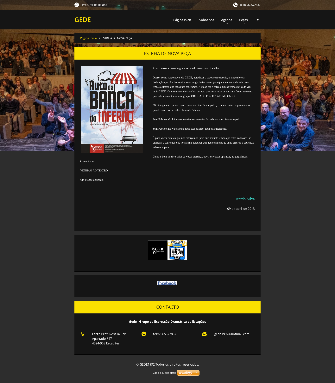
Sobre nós (206, 20)
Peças (243, 20)
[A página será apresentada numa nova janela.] (112, 109)
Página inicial (182, 20)
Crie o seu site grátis (164, 372)
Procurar (76, 4)
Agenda (226, 20)
